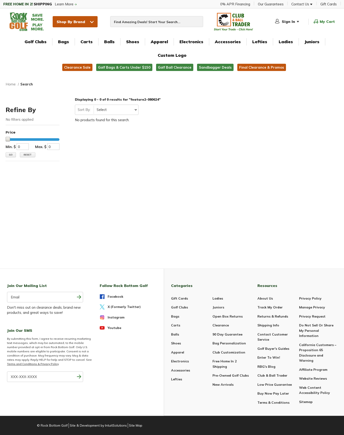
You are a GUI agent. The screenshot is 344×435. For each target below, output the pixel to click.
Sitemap (306, 402)
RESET (28, 154)
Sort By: (84, 109)
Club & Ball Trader (272, 375)
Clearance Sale (77, 67)
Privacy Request (312, 316)
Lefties (259, 41)
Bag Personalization (229, 343)
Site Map (135, 425)
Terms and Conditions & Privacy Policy (33, 364)
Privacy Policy (310, 298)
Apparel (159, 41)
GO (11, 154)
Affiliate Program (313, 370)
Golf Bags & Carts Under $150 (124, 67)
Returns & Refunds (272, 316)
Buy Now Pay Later (273, 393)
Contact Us (300, 4)
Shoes (132, 41)
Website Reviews (313, 378)
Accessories (228, 41)
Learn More (38, 4)
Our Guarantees (271, 4)
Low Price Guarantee (274, 384)
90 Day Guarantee (227, 334)
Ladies (286, 41)
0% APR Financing (235, 4)
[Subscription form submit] (79, 297)
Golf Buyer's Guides (273, 349)
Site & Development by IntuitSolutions (98, 425)
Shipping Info (268, 325)
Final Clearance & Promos (261, 67)
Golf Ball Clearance (174, 67)
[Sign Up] (79, 376)
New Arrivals (223, 384)
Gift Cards (328, 4)
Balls (109, 41)
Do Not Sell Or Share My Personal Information (316, 330)
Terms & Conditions (273, 402)
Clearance (220, 325)
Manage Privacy (312, 307)
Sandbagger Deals (215, 67)
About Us (265, 298)
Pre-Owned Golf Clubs (230, 375)
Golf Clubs (36, 41)
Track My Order (270, 307)
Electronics (191, 41)
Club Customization (228, 352)
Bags (63, 41)
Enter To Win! (268, 357)
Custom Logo (172, 55)
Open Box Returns (227, 316)
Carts (87, 41)
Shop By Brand (71, 21)
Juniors (311, 41)
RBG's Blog (266, 366)
